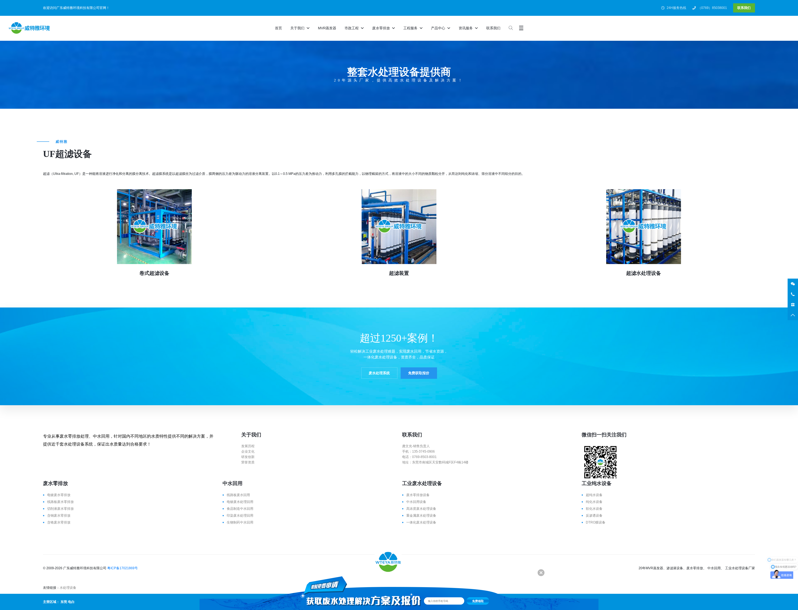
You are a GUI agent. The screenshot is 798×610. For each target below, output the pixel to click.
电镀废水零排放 (58, 495)
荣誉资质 (248, 462)
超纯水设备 (594, 495)
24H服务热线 (676, 8)
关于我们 (297, 28)
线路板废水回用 (238, 495)
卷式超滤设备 (154, 273)
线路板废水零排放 (60, 502)
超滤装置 (399, 273)
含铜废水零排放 (58, 515)
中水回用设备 (416, 502)
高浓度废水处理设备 (421, 508)
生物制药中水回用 (240, 522)
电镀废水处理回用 (240, 502)
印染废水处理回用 (240, 515)
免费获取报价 (418, 373)
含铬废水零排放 (58, 522)
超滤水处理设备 (643, 273)
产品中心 (438, 28)
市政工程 (352, 28)
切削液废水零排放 (60, 508)
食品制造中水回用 (240, 508)
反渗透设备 (594, 515)
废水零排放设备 (418, 495)
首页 (278, 28)
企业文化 (248, 451)
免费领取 (478, 601)
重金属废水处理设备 (421, 515)
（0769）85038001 (712, 8)
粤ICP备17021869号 (122, 568)
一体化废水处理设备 (421, 522)
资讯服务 (466, 28)
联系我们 (744, 8)
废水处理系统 (379, 373)
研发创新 (248, 457)
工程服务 (410, 28)
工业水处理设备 (736, 568)
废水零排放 (381, 28)
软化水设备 (594, 508)
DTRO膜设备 (595, 522)
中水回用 (714, 568)
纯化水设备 (594, 502)
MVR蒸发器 (327, 28)
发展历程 (248, 446)
